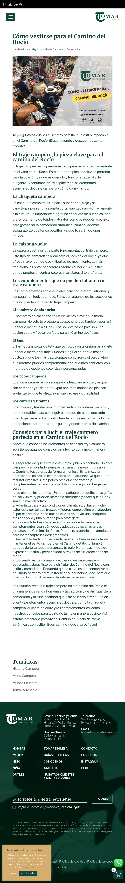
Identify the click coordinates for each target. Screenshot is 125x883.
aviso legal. (72, 807)
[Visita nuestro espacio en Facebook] (4, 4)
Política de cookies (72, 861)
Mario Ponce (23, 49)
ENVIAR (102, 799)
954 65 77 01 (21, 4)
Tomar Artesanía (25, 690)
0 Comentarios (72, 49)
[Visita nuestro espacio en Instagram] (10, 4)
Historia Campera (26, 669)
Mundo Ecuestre (25, 683)
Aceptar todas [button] (28, 873)
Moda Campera (54, 49)
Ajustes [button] (12, 873)
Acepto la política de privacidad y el (48, 807)
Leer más (28, 867)
